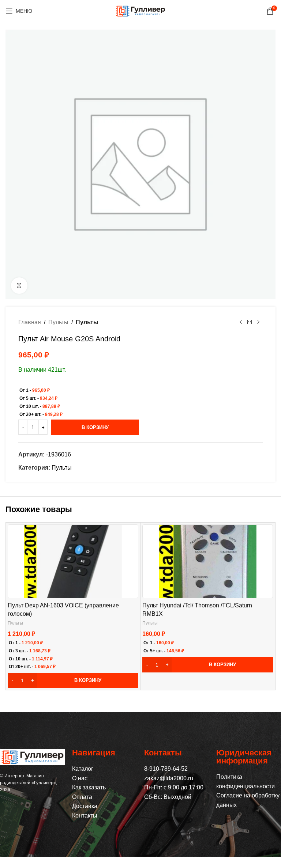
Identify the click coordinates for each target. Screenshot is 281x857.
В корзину (95, 427)
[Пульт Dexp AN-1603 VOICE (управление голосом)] (73, 561)
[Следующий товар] (258, 322)
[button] (73, 680)
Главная (29, 322)
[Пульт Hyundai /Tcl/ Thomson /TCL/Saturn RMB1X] (207, 561)
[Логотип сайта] (140, 10)
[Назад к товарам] (249, 322)
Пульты (58, 322)
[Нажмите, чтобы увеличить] (19, 285)
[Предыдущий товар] (240, 322)
